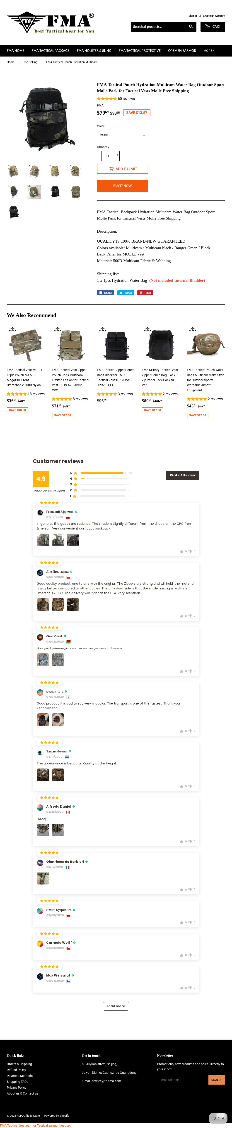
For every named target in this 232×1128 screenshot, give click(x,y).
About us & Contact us (22, 1093)
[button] (116, 99)
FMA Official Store (28, 1115)
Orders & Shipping (19, 1064)
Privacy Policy (16, 1087)
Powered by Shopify (56, 1115)
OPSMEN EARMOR (182, 50)
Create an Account (214, 15)
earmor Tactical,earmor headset (48, 1125)
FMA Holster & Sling (94, 50)
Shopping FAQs (17, 1081)
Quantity (103, 147)
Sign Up (216, 1080)
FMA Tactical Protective (140, 50)
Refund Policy (16, 1070)
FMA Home (15, 50)
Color (100, 126)
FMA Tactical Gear (12, 1125)
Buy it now (122, 186)
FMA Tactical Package (50, 50)
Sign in (192, 15)
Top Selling (30, 62)
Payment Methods (20, 1076)
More (207, 50)
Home (10, 62)
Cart (216, 26)
